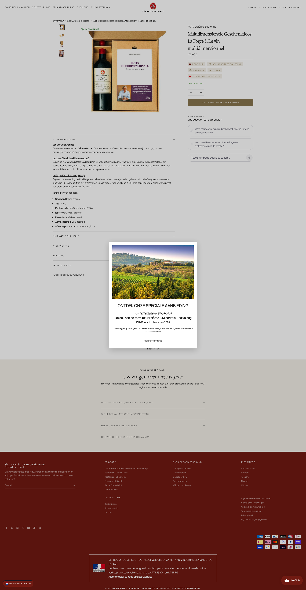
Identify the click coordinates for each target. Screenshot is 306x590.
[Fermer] (192, 246)
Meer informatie (153, 340)
